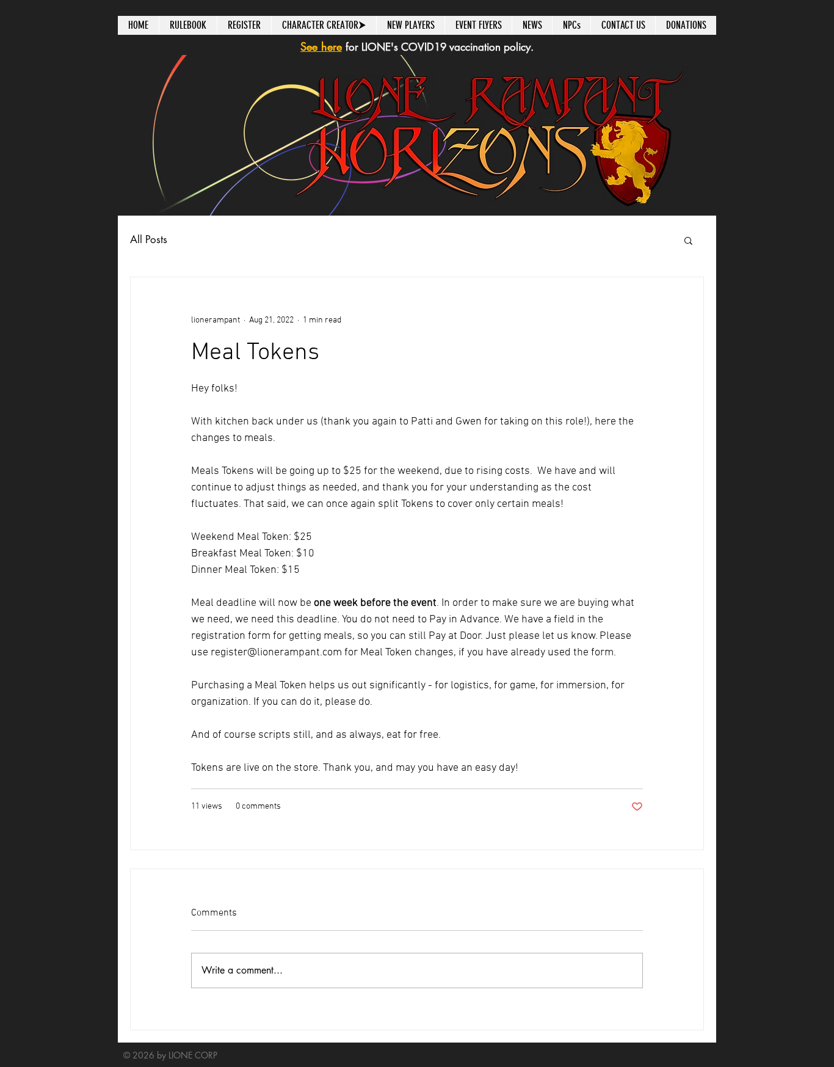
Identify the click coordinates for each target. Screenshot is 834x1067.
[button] (688, 240)
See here (321, 46)
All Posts (148, 239)
